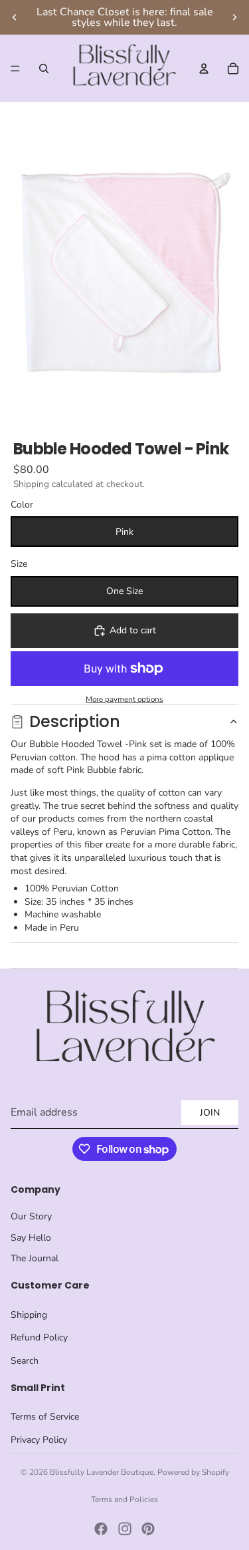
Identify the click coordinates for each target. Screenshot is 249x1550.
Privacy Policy (39, 1440)
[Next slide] (234, 17)
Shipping (29, 1315)
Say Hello (31, 1237)
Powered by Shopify (193, 1472)
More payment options (124, 699)
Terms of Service (45, 1416)
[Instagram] (125, 1529)
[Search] (43, 68)
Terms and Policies (124, 1499)
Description (74, 721)
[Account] (203, 68)
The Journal (34, 1258)
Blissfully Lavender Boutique (101, 1472)
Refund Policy (39, 1337)
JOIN (210, 1112)
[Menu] (15, 68)
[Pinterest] (148, 1529)
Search (25, 1360)
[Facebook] (101, 1529)
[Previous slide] (14, 17)
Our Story (31, 1216)
